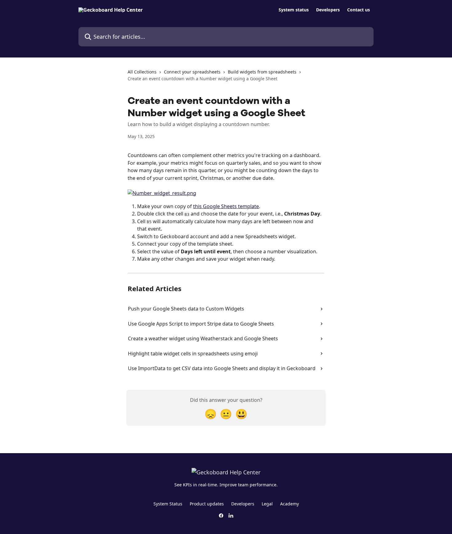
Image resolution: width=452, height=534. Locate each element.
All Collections (142, 72)
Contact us (358, 10)
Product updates (207, 504)
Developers (328, 10)
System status (294, 10)
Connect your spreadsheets (192, 72)
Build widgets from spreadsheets (262, 72)
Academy (289, 504)
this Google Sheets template (226, 206)
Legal (267, 504)
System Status (167, 504)
